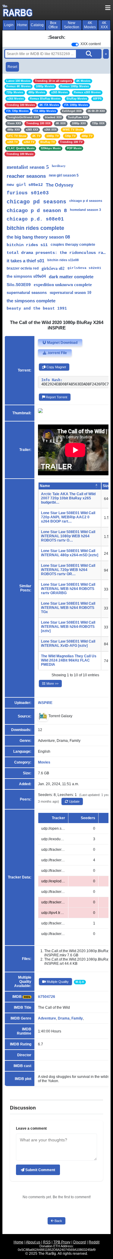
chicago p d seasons (85, 200)
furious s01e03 (28, 193)
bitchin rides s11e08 (63, 260)
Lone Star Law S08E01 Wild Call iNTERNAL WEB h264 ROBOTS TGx (68, 607)
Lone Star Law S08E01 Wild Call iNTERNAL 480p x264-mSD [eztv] (69, 553)
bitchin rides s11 (27, 244)
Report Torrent (56, 397)
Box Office (53, 25)
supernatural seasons (27, 292)
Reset (12, 67)
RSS (47, 1242)
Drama (64, 1018)
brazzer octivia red (23, 268)
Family (77, 1018)
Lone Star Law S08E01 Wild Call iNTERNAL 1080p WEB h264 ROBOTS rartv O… (68, 536)
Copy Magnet (56, 367)
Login (9, 25)
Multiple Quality (57, 981)
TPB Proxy (62, 1242)
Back (58, 1221)
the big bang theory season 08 (38, 236)
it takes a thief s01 (25, 260)
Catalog (37, 25)
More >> (52, 683)
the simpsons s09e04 (26, 276)
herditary (59, 166)
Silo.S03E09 (19, 284)
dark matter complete (71, 276)
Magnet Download (61, 343)
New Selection (71, 25)
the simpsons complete (31, 300)
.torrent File (56, 353)
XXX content (90, 44)
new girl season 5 (64, 175)
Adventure (47, 1018)
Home (22, 25)
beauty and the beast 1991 (37, 308)
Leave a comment (31, 1128)
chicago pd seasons (36, 202)
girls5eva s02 (53, 268)
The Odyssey (59, 184)
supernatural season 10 (70, 292)
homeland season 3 (85, 209)
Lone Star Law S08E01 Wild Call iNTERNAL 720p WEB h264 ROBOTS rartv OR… (68, 569)
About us (33, 1242)
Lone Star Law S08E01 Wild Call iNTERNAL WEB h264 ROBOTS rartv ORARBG (68, 588)
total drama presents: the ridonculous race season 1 (56, 252)
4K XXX (104, 25)
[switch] (75, 44)
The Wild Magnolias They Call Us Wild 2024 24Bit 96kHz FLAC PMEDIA (68, 660)
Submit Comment (39, 1170)
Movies (44, 762)
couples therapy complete (73, 244)
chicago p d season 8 (37, 211)
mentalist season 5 (28, 167)
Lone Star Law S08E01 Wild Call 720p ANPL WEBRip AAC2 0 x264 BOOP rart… (68, 517)
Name (45, 486)
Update (74, 801)
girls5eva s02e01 (84, 268)
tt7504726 (46, 997)
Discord (79, 1242)
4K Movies (90, 25)
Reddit (94, 1242)
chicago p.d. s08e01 (35, 219)
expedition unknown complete (63, 284)
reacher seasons (26, 176)
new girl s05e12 (25, 184)
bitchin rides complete (35, 228)
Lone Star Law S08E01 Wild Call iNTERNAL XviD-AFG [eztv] (68, 643)
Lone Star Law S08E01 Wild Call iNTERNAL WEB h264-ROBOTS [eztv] (68, 626)
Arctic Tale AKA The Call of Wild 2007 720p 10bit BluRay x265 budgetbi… (68, 498)
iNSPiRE (45, 703)
